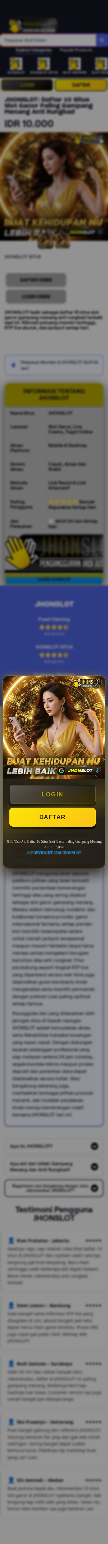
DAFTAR (52, 817)
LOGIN (52, 794)
